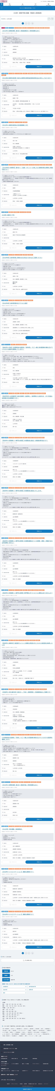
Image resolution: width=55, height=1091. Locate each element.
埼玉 (12, 1006)
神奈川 (15, 1006)
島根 (15, 1014)
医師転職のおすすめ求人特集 (48, 1070)
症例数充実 (30, 1034)
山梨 (8, 1007)
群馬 (24, 1006)
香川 (7, 1016)
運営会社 (8, 1083)
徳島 (10, 1016)
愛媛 (12, 1016)
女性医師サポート (25, 1070)
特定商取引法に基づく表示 (32, 1083)
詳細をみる (39, 66)
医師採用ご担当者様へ (50, 1)
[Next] (53, 8)
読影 (9, 1030)
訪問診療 (31, 989)
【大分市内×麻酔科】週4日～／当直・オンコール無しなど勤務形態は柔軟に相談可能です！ (27, 168)
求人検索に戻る (28, 960)
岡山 (10, 1014)
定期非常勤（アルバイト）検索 (10, 1048)
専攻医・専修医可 (6, 1035)
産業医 (29, 1030)
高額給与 (49, 1030)
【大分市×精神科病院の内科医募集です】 (15, 125)
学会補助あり (14, 1035)
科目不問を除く (42, 1030)
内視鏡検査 (47, 1028)
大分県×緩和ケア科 (8, 215)
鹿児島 (23, 1018)
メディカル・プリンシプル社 (7, 1079)
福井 (12, 1009)
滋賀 (15, 1013)
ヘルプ (42, 1)
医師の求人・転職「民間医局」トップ (9, 1074)
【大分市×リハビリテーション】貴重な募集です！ (18, 872)
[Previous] (2, 8)
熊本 (15, 1018)
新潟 (13, 1007)
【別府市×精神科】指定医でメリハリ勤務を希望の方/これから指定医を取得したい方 (27, 644)
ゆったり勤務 (5, 1032)
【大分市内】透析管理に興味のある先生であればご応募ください (22, 258)
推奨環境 (25, 1083)
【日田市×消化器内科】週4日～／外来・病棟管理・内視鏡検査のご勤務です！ (27, 692)
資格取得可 (5, 986)
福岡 (7, 1018)
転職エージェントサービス (5, 1070)
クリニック (31, 1035)
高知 (15, 1016)
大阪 (7, 1013)
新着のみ (35, 1030)
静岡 (12, 1011)
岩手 (10, 1004)
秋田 (15, 1004)
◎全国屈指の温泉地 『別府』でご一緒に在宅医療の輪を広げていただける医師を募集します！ (27, 738)
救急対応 (26, 1028)
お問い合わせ (40, 1083)
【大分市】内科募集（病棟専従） (12, 829)
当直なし (24, 1032)
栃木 (21, 1006)
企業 (40, 1035)
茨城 (18, 1006)
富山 (7, 1009)
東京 (7, 1006)
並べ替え (49, 18)
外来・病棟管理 (6, 1028)
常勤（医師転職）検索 (8, 1044)
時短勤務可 (18, 1032)
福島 (20, 1004)
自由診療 (5, 989)
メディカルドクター (22, 1030)
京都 (10, 1013)
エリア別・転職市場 (15, 1063)
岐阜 (10, 1011)
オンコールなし (37, 1034)
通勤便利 (21, 1035)
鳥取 (12, 1014)
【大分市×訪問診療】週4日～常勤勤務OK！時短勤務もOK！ (21, 31)
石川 (10, 1009)
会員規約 (21, 1083)
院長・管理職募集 (15, 1034)
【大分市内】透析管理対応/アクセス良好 (15, 303)
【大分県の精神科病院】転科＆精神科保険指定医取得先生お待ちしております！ (27, 78)
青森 (7, 1004)
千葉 (10, 1006)
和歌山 (20, 1013)
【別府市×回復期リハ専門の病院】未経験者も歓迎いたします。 (22, 491)
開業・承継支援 (24, 1058)
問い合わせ (45, 1)
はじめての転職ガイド (5, 1063)
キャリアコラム (3, 1065)
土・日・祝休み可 (6, 1034)
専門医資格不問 (32, 986)
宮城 (12, 1004)
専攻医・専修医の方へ (36, 1070)
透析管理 (37, 1028)
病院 (26, 1035)
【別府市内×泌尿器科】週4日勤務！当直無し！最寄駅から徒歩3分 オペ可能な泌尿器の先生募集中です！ (27, 397)
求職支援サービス (5, 1068)
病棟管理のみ (19, 1028)
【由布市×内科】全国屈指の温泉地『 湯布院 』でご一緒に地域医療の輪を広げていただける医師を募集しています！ (27, 348)
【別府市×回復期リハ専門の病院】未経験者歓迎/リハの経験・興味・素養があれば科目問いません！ (27, 542)
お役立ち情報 (4, 1061)
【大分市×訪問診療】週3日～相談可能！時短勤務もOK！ (20, 785)
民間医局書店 (35, 1058)
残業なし (12, 1032)
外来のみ (12, 1028)
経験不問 (30, 1032)
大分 (18, 1018)
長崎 (12, 1018)
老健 (36, 1035)
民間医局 (4, 1)
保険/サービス (4, 1056)
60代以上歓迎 (36, 1032)
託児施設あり (44, 1032)
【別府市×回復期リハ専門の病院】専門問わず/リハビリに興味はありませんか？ (27, 593)
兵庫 (12, 1013)
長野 (11, 1007)
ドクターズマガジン (36, 1063)
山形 (18, 1004)
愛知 (7, 1011)
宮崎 (20, 1018)
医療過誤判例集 (45, 1063)
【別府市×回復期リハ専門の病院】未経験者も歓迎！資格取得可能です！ (25, 440)
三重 (15, 1011)
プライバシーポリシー (14, 1083)
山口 (18, 1014)
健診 (4, 992)
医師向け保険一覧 (15, 1058)
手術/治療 (5, 1030)
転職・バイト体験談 (25, 1063)
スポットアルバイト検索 (9, 1052)
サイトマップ (46, 1083)
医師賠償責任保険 (4, 1058)
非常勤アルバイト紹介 (15, 1070)
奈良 (18, 1013)
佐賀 (10, 1018)
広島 (7, 1014)
